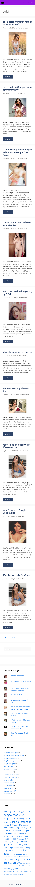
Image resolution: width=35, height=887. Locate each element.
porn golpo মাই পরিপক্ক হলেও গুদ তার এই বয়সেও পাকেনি (17, 23)
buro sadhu (15, 851)
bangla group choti (13, 844)
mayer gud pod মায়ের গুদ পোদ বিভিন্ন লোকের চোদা (16, 446)
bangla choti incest (16, 830)
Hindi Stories (8, 766)
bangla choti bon (12, 818)
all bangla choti (10, 811)
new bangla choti (17, 859)
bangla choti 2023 (14, 815)
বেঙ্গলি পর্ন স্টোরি (17, 872)
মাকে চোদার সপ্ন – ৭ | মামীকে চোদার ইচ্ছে (16, 390)
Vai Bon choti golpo (10, 777)
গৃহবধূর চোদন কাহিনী (8, 788)
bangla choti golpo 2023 (13, 825)
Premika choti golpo (11, 775)
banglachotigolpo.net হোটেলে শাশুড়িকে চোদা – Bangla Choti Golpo (17, 152)
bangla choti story (11, 839)
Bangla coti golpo (10, 764)
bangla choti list (20, 833)
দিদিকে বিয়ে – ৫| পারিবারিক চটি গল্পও (16, 575)
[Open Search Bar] (23, 2)
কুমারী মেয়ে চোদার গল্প (9, 786)
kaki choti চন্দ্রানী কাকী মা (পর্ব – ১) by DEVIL (17, 293)
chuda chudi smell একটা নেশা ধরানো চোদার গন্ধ (17, 224)
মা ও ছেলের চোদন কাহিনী (10, 791)
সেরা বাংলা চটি (7, 794)
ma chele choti (9, 772)
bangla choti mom (23, 836)
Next (14, 638)
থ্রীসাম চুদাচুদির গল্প (12, 868)
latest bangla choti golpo (10, 857)
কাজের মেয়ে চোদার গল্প (9, 783)
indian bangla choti (22, 854)
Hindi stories (13, 854)
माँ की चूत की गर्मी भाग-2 (17, 695)
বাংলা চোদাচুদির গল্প (9, 872)
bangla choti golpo (21, 821)
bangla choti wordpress (14, 842)
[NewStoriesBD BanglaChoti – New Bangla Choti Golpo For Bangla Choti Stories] (3, 2)
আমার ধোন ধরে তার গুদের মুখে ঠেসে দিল (17, 352)
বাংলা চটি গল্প (28, 869)
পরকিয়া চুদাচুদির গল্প (22, 869)
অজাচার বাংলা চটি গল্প (9, 780)
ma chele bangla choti (23, 857)
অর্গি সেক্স (21, 866)
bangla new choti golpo (19, 847)
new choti (25, 863)
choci (20, 850)
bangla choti (24, 811)
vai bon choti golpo (14, 866)
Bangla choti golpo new (12, 761)
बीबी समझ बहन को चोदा (17, 676)
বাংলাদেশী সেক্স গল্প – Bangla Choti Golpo (14, 511)
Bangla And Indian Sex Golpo (14, 755)
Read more (7, 76)
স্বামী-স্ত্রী (20, 874)
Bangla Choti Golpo (10, 758)
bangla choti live (11, 836)
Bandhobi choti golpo (11, 753)
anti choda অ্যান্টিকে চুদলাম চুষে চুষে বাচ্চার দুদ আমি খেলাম (17, 88)
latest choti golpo (10, 769)
